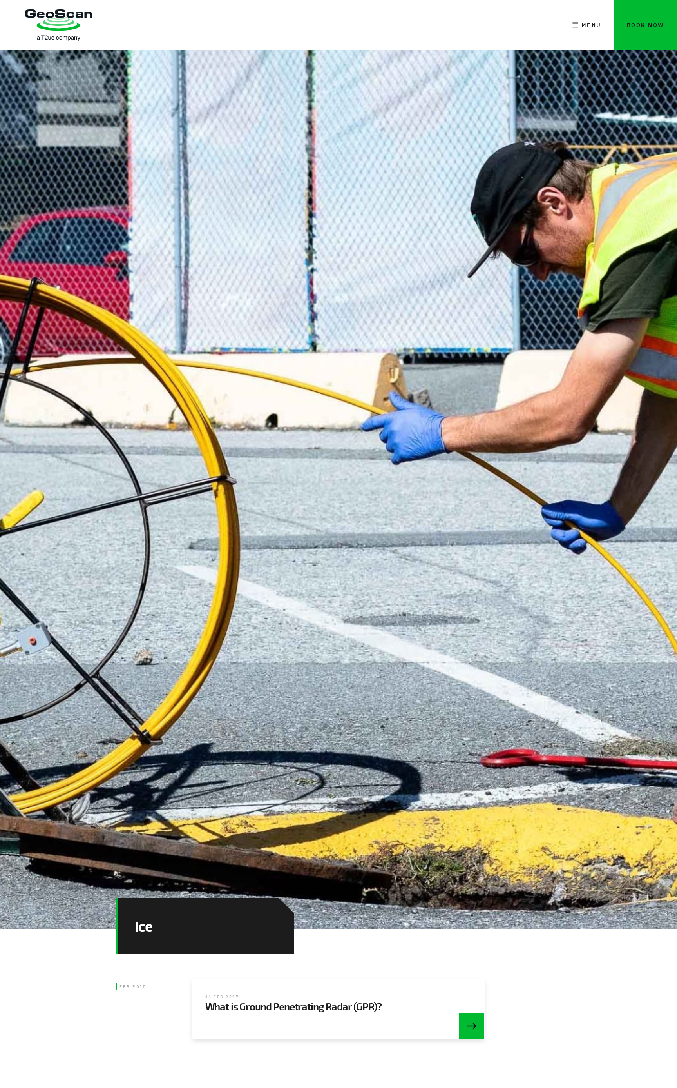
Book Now (645, 25)
